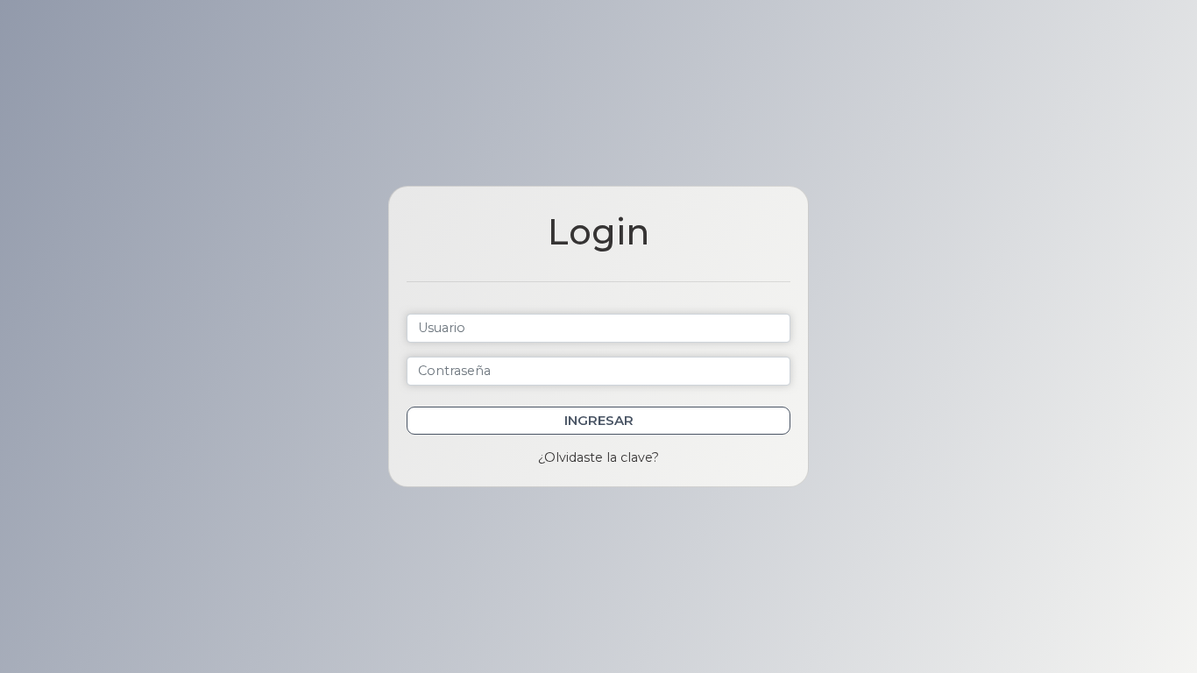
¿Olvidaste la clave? (598, 457)
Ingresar (599, 420)
